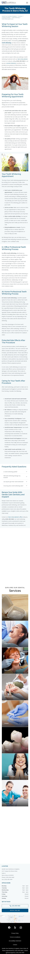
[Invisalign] (15, 607)
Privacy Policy (15, 933)
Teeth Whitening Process (7, 19)
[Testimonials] (15, 793)
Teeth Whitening (15, 17)
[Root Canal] (15, 634)
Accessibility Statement (15, 941)
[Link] (9, 3)
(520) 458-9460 (19, 950)
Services (20, 16)
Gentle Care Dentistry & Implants (9, 16)
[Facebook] (9, 927)
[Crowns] (15, 740)
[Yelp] (15, 927)
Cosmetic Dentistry (6, 17)
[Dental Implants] (15, 687)
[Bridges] (15, 713)
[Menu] (27, 3)
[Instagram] (21, 927)
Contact (15, 944)
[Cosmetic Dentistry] (15, 766)
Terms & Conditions (15, 937)
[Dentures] (15, 660)
